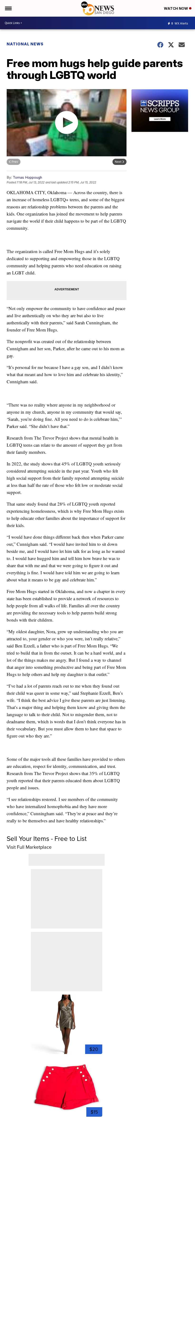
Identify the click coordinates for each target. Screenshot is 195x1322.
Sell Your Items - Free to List (47, 838)
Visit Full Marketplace (29, 847)
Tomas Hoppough (27, 177)
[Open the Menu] (8, 8)
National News (25, 44)
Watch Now (176, 8)
